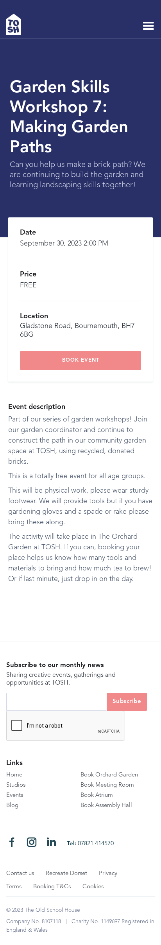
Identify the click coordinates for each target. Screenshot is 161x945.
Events (14, 795)
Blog (12, 806)
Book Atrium (96, 795)
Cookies (93, 887)
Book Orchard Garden (109, 775)
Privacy (108, 874)
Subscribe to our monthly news (55, 665)
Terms (13, 887)
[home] (16, 24)
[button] (148, 26)
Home (14, 775)
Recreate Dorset (66, 874)
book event (80, 360)
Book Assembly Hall (106, 806)
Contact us (20, 874)
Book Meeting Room (107, 785)
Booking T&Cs (52, 887)
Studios (15, 785)
